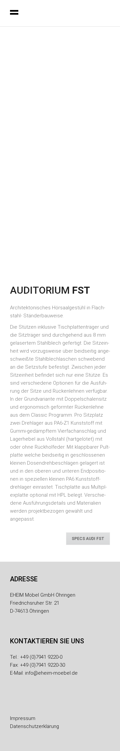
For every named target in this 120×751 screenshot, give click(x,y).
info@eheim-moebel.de (51, 673)
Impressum (22, 718)
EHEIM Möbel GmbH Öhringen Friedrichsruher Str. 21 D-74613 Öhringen (42, 603)
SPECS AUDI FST (88, 538)
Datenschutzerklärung (34, 726)
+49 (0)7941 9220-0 (41, 657)
